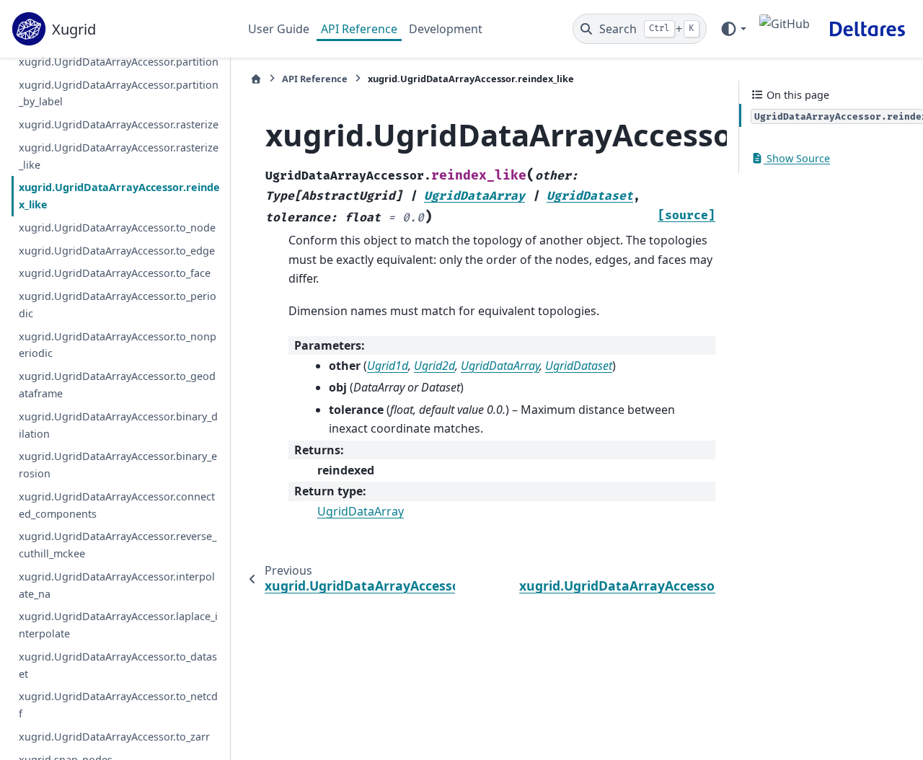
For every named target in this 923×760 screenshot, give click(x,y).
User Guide (278, 29)
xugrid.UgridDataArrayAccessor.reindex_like (119, 195)
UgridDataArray (360, 511)
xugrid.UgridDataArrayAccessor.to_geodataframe (117, 384)
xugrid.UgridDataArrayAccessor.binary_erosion (118, 464)
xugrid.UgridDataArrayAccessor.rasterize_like (118, 155)
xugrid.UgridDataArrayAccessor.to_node (117, 227)
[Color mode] (733, 29)
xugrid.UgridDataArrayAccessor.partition (118, 61)
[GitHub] (784, 29)
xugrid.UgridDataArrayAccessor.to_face (115, 273)
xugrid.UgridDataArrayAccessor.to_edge (117, 250)
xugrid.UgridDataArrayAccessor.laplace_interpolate (118, 624)
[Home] (256, 79)
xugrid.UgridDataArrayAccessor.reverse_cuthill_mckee (117, 544)
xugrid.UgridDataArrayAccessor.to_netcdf (118, 704)
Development (445, 29)
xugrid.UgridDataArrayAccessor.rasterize (118, 124)
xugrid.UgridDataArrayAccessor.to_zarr (114, 736)
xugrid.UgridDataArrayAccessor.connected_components (117, 504)
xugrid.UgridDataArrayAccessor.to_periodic (117, 304)
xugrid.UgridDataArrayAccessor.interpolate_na (117, 585)
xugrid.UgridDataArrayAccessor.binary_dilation (118, 424)
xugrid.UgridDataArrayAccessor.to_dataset (118, 665)
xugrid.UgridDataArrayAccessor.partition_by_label (118, 92)
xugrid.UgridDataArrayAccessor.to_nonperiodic (117, 344)
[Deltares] (867, 29)
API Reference (359, 29)
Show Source (797, 158)
